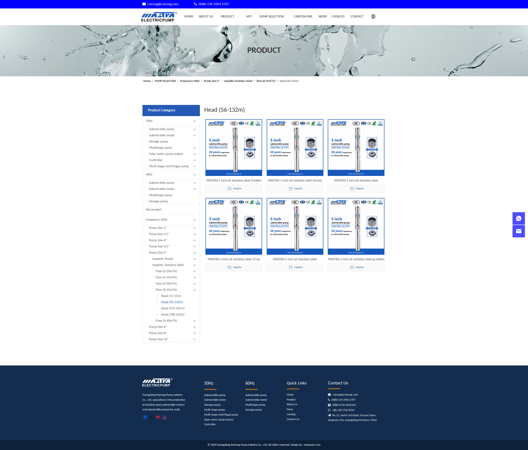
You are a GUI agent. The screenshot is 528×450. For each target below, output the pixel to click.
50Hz (149, 121)
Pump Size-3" (158, 228)
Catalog (291, 414)
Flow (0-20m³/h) (166, 271)
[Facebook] (145, 417)
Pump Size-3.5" (159, 234)
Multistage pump (160, 148)
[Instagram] (164, 417)
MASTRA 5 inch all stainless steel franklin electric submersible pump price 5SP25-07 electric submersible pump (233, 181)
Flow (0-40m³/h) (166, 321)
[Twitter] (151, 417)
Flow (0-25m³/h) (166, 277)
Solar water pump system (166, 154)
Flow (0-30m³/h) (166, 283)
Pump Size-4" (158, 240)
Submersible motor (162, 135)
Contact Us (293, 419)
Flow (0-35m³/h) (166, 290)
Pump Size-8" (158, 333)
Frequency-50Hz (156, 219)
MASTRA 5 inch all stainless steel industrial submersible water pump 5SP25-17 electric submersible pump (294, 260)
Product (291, 399)
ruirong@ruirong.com (163, 4)
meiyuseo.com (312, 444)
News (290, 409)
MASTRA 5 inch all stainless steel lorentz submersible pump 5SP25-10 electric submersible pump (295, 181)
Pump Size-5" (158, 252)
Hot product (154, 209)
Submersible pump (161, 129)
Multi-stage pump (214, 409)
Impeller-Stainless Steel (168, 265)
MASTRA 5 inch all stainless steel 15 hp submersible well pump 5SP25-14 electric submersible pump (233, 260)
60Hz (149, 174)
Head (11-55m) (171, 296)
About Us (292, 404)
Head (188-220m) (173, 314)
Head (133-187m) (173, 308)
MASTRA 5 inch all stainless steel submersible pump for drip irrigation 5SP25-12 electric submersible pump (356, 181)
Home (290, 394)
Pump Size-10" (158, 339)
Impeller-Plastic (162, 259)
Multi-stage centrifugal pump (169, 166)
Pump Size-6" (158, 327)
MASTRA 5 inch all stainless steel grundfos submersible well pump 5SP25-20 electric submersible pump (356, 260)
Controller (156, 160)
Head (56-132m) (172, 302)
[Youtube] (157, 417)
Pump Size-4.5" (159, 246)
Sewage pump (158, 141)
